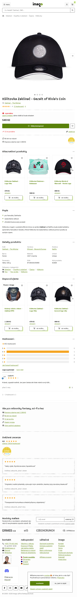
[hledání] (72, 10)
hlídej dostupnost (37, 126)
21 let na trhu (9, 419)
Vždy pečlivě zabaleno (12, 426)
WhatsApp (8, 553)
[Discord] (16, 588)
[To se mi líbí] (70, 387)
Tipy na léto (14, 272)
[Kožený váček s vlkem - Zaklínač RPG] (13, 308)
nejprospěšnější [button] (8, 370)
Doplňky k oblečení (20, 16)
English (25, 562)
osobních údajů (69, 523)
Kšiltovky (39, 16)
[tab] (34, 94)
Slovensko (26, 559)
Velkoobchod (44, 553)
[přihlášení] (67, 4)
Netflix (54, 249)
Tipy (6, 272)
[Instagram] (10, 588)
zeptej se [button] (71, 132)
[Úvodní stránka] (3, 16)
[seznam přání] (72, 126)
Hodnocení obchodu (65, 553)
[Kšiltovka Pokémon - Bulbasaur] (38, 178)
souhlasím (40, 583)
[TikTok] (27, 588)
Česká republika (29, 557)
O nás (60, 550)
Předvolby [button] (60, 578)
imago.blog (62, 559)
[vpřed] (72, 55)
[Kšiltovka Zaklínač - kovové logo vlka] (63, 308)
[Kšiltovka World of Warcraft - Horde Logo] (63, 178)
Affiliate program (45, 557)
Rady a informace (46, 550)
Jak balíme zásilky (27, 548)
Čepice (31, 16)
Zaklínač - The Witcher (13, 103)
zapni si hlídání (7, 116)
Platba (31, 546)
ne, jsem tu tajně (60, 583)
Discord (7, 550)
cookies (47, 575)
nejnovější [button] (19, 370)
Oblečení (9, 16)
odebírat (68, 519)
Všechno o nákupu (27, 543)
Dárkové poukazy (64, 555)
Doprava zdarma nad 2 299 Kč (15, 412)
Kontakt (61, 543)
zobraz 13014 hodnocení (11, 443)
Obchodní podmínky (47, 543)
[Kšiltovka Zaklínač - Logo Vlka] (13, 178)
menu (8, 4)
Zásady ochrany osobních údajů (41, 589)
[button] (38, 151)
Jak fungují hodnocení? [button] (10, 365)
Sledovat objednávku (28, 553)
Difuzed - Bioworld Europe (36, 249)
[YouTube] (21, 588)
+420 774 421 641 (11, 543)
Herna (60, 548)
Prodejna (61, 546)
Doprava (24, 546)
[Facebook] (4, 588)
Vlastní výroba (10, 422)
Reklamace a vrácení (28, 550)
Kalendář (61, 557)
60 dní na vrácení (11, 416)
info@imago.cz (10, 548)
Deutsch (26, 564)
